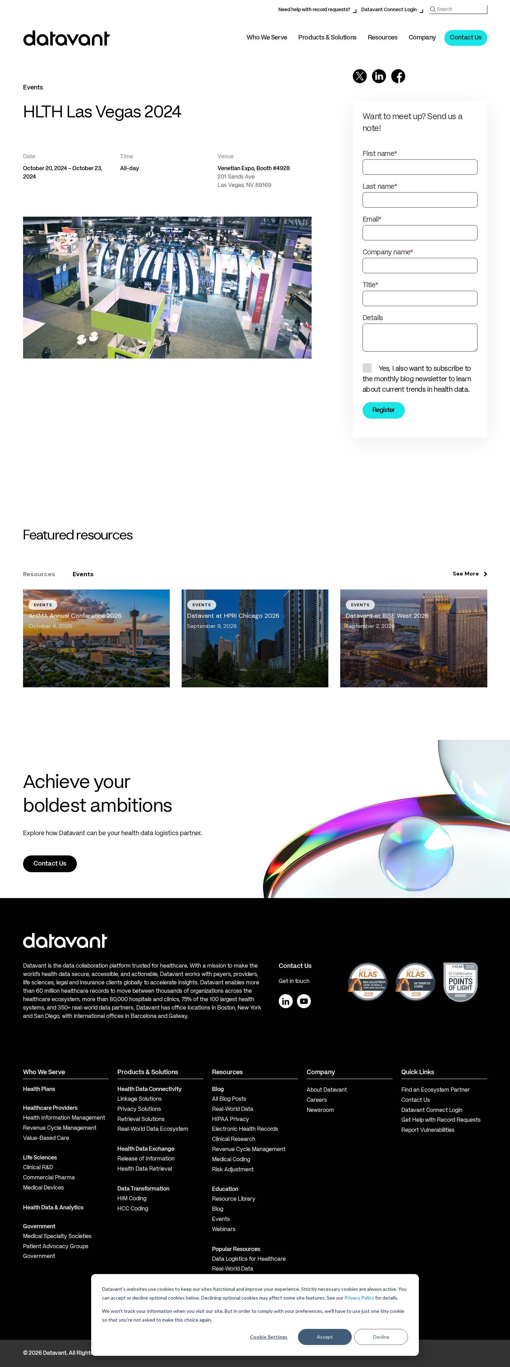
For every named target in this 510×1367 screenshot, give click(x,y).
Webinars (223, 1229)
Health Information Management (64, 1118)
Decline (381, 1337)
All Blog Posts (229, 1099)
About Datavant (327, 1090)
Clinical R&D (38, 1168)
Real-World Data (232, 1109)
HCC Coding (132, 1209)
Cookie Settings (268, 1337)
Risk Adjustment (233, 1170)
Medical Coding (231, 1160)
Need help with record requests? (314, 9)
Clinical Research (233, 1139)
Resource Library (233, 1199)
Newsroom (320, 1110)
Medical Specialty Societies (57, 1236)
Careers (317, 1100)
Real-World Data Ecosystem (152, 1129)
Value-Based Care (46, 1138)
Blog (217, 1209)
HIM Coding (131, 1199)
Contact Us (465, 38)
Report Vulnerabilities (427, 1130)
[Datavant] (66, 38)
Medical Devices (43, 1188)
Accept (325, 1337)
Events (221, 1219)
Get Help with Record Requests (441, 1120)
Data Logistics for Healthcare (249, 1259)
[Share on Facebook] (398, 76)
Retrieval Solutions (141, 1119)
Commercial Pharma (49, 1178)
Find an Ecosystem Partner (435, 1090)
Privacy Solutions (139, 1109)
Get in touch (294, 981)
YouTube (304, 1001)
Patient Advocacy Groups (55, 1247)
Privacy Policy (359, 1298)
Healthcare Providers (50, 1108)
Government (39, 1227)
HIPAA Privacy (230, 1119)
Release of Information (146, 1159)
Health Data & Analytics (53, 1208)
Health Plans (39, 1089)
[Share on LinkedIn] (379, 76)
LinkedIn (286, 1001)
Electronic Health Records (245, 1129)
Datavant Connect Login (389, 9)
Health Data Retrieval (144, 1169)
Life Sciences (40, 1158)
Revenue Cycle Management (59, 1128)
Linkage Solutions (139, 1099)
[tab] (39, 574)
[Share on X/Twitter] (360, 76)
